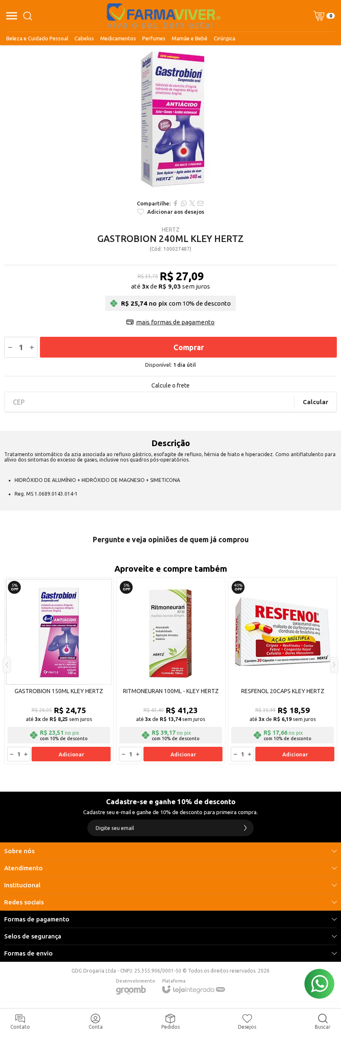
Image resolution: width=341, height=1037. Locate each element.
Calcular (315, 401)
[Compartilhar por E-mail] (200, 203)
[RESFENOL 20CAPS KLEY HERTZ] (282, 671)
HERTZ (171, 229)
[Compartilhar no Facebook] (175, 203)
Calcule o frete (170, 385)
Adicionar (71, 754)
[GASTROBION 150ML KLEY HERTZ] (59, 671)
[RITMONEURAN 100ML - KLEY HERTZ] (170, 671)
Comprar (188, 347)
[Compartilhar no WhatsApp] (184, 203)
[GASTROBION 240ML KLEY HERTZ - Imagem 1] (170, 120)
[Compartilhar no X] (192, 203)
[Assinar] (245, 828)
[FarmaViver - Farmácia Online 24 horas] (163, 15)
